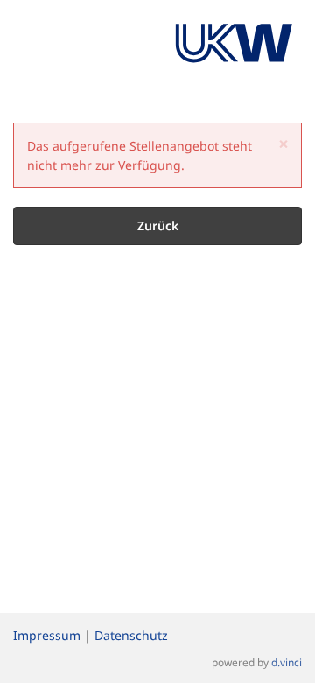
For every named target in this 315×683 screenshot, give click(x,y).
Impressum (46, 635)
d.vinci (286, 662)
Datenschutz (131, 635)
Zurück (157, 225)
